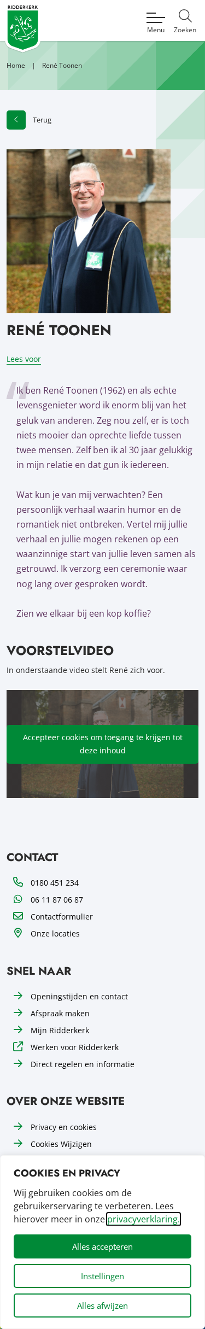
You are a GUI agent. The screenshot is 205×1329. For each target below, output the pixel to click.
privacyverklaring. (143, 1219)
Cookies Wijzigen (61, 1144)
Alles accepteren (102, 1246)
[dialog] (102, 1242)
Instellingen (102, 1276)
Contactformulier (62, 916)
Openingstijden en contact (79, 996)
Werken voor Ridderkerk (75, 1047)
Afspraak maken (60, 1013)
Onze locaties (55, 933)
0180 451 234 (55, 882)
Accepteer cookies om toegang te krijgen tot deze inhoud (103, 744)
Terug (42, 120)
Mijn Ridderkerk (60, 1030)
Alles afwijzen (102, 1305)
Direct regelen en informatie (82, 1064)
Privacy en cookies (64, 1127)
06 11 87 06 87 (57, 899)
